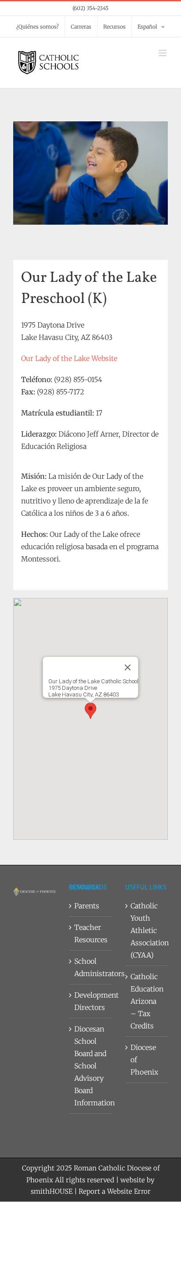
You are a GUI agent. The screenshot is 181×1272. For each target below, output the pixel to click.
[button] (90, 710)
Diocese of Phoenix (144, 1059)
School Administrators (90, 967)
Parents (86, 905)
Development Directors (90, 1001)
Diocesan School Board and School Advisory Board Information (90, 1065)
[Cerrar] (127, 667)
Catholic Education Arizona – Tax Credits (146, 1001)
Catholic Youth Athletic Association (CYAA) (146, 930)
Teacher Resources (90, 933)
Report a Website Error (115, 1191)
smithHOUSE (51, 1191)
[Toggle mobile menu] (163, 53)
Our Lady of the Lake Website (69, 358)
